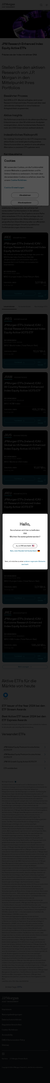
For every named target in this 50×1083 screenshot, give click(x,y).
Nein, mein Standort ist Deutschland (23, 551)
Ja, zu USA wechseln (23, 546)
